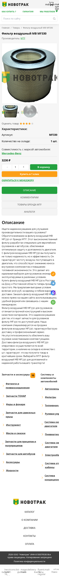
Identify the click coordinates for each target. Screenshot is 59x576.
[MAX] (53, 292)
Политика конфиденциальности (29, 561)
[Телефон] (53, 273)
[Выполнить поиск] (54, 18)
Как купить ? (9, 11)
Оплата (29, 544)
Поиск (54, 570)
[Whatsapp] (53, 302)
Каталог (30, 511)
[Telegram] (53, 283)
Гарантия (28, 11)
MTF (23, 38)
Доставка (29, 527)
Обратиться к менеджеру (18, 180)
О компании (29, 519)
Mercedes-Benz (11, 153)
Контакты (29, 535)
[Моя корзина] (51, 4)
